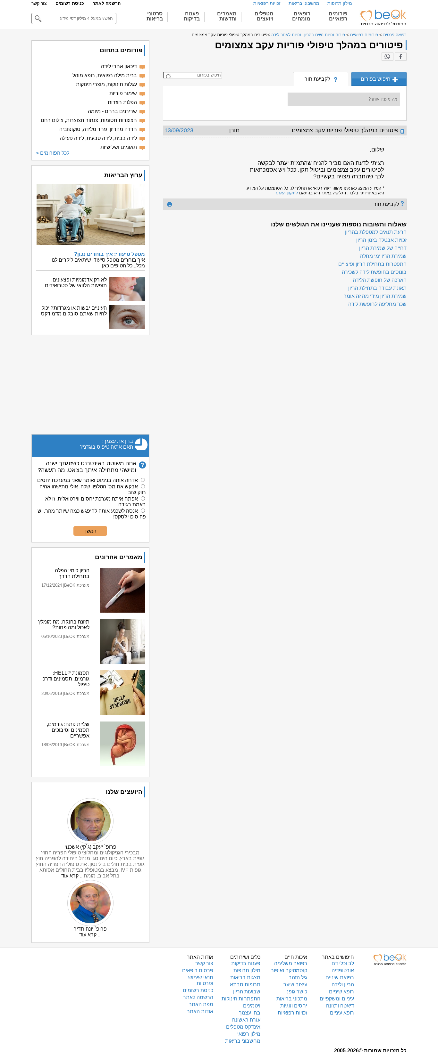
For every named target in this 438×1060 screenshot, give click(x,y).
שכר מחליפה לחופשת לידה (377, 304)
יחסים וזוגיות (293, 1005)
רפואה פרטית (395, 34)
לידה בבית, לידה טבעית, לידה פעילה (98, 138)
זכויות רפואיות (267, 3)
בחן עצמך (249, 1012)
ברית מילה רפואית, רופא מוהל (104, 75)
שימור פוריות (123, 93)
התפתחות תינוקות (241, 998)
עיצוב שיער (295, 984)
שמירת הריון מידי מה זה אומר (375, 296)
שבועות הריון (246, 991)
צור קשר (39, 3)
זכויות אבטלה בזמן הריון (381, 240)
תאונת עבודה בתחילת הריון (377, 288)
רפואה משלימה (290, 963)
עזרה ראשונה (246, 1020)
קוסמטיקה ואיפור (289, 970)
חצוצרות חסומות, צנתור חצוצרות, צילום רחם (89, 120)
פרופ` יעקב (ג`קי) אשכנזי (90, 847)
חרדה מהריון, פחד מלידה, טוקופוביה (98, 129)
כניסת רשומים (69, 3)
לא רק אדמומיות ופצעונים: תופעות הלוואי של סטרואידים (76, 282)
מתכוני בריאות (291, 998)
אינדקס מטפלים (243, 1027)
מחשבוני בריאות (304, 3)
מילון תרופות (339, 3)
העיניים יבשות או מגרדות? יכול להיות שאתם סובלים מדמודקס (74, 310)
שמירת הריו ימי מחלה (383, 256)
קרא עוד (70, 875)
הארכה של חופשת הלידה (380, 280)
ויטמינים (251, 1005)
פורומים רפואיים (364, 34)
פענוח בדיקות (245, 963)
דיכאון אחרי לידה (119, 66)
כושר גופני (296, 991)
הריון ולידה (343, 984)
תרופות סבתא (245, 984)
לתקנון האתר (286, 193)
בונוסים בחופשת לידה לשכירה (374, 272)
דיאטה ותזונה (340, 1005)
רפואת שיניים (339, 977)
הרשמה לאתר (107, 3)
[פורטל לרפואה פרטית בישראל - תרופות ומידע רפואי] (383, 18)
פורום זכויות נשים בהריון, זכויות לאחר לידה (308, 34)
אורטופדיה (343, 970)
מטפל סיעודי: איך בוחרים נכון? (109, 254)
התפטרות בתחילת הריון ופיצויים (372, 264)
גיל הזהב (298, 977)
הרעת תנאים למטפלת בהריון (376, 232)
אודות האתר (200, 1011)
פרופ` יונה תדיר (90, 929)
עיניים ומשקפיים (337, 998)
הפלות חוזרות (122, 102)
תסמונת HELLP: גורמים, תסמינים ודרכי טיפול (65, 678)
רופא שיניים (341, 991)
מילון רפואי (248, 1034)
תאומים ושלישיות (118, 147)
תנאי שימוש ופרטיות (200, 980)
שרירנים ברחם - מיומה (112, 111)
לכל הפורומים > (52, 153)
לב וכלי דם (343, 963)
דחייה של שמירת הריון (383, 248)
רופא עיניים (342, 1012)
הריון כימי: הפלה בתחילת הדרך (72, 573)
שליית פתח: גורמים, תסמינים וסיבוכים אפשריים (68, 730)
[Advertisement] (90, 384)
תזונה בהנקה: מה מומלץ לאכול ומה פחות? (63, 624)
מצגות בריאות (245, 977)
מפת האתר (201, 1004)
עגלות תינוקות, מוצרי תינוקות (106, 84)
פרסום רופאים (197, 970)
